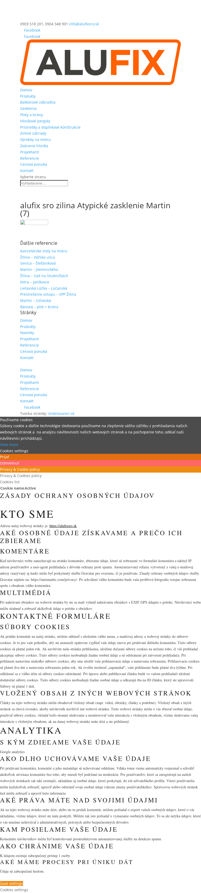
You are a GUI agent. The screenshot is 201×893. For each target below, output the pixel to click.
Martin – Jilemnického (39, 269)
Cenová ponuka (33, 164)
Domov (26, 89)
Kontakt (27, 170)
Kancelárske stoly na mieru (44, 250)
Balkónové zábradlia (37, 102)
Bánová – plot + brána (39, 306)
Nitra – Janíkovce (34, 281)
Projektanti (29, 152)
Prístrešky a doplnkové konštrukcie (50, 127)
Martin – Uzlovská (35, 300)
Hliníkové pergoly (35, 120)
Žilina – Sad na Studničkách (44, 275)
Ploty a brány (31, 114)
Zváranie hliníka (34, 145)
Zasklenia (28, 108)
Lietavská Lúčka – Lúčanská (43, 288)
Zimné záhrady (33, 133)
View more (9, 444)
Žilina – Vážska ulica (37, 257)
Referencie (29, 158)
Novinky (27, 332)
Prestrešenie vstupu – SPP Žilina (48, 294)
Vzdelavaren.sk (61, 413)
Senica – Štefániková (38, 263)
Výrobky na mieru (35, 139)
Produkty (28, 96)
